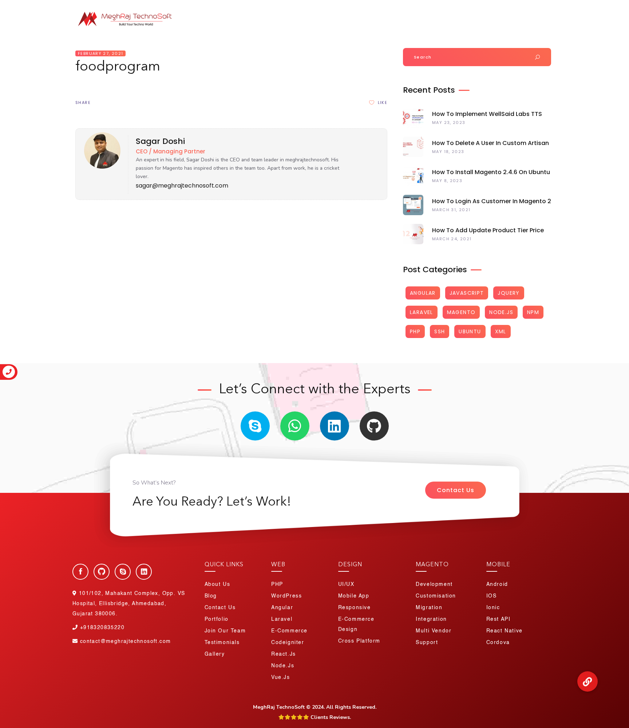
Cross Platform (359, 641)
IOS (491, 596)
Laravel (421, 312)
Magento (461, 312)
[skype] (255, 426)
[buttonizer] (587, 681)
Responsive (354, 607)
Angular (423, 293)
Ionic (493, 607)
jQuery (508, 293)
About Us (356, 21)
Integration (431, 619)
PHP (415, 331)
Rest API (498, 619)
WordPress (286, 596)
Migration (429, 607)
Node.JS (501, 312)
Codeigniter (287, 642)
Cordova (498, 642)
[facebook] (80, 572)
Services (395, 21)
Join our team (225, 631)
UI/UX (346, 584)
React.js (283, 654)
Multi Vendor (433, 631)
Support (427, 642)
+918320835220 (473, 7)
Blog (542, 21)
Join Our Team (528, 7)
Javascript (467, 293)
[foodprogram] (100, 167)
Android (497, 584)
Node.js (282, 665)
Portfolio (442, 21)
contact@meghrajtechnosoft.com (125, 641)
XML (500, 331)
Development (434, 584)
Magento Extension (495, 21)
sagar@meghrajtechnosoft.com (182, 185)
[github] (374, 426)
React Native (504, 631)
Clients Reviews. (330, 717)
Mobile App (353, 596)
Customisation (436, 596)
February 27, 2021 (100, 53)
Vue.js (280, 677)
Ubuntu (470, 331)
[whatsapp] (294, 426)
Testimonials (222, 642)
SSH (439, 331)
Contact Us (455, 490)
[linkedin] (334, 426)
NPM (533, 312)
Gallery (215, 654)
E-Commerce (289, 631)
